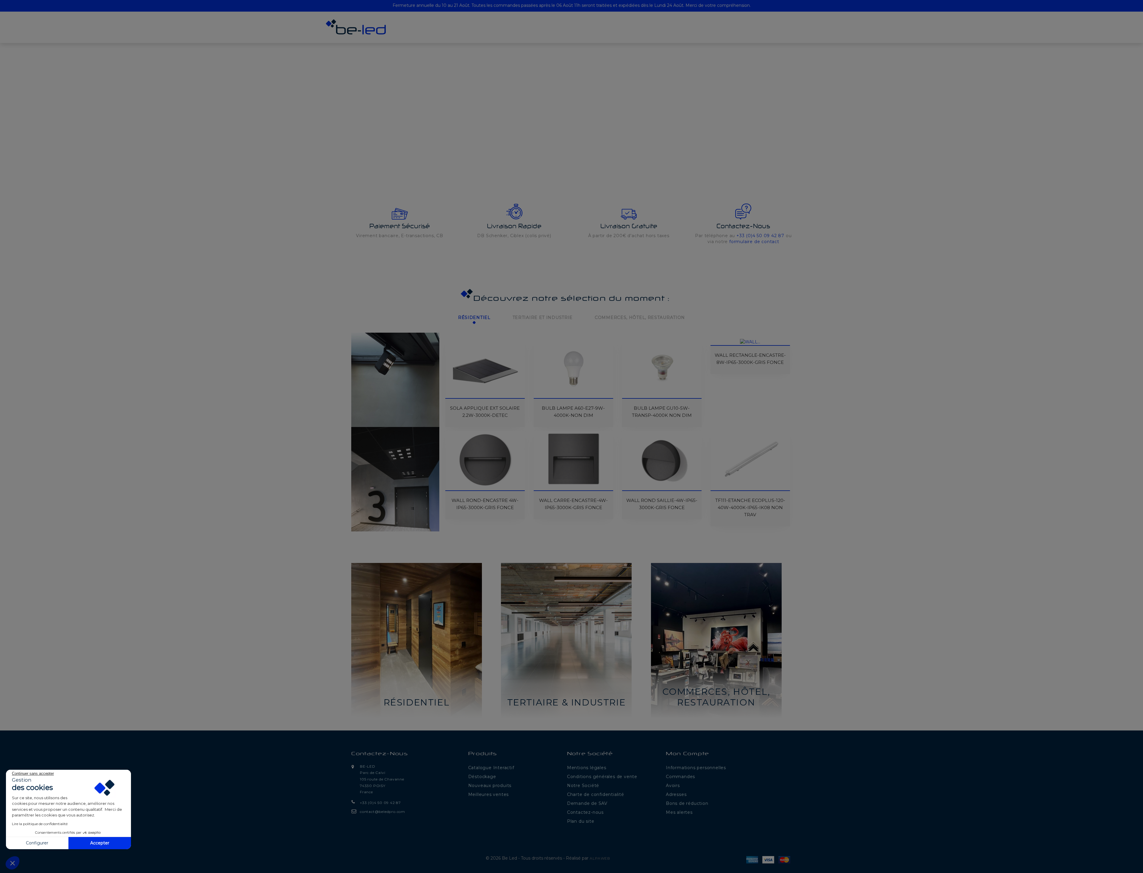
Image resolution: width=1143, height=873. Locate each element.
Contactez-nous (379, 754)
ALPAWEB (600, 858)
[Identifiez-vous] (809, 29)
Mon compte (687, 754)
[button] (34, 93)
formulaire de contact (754, 241)
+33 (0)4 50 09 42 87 (760, 235)
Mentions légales (586, 767)
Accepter (99, 843)
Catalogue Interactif (491, 767)
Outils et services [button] (539, 33)
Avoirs (673, 785)
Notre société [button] (591, 33)
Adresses (676, 794)
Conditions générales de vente (602, 776)
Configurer (37, 843)
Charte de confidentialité (595, 794)
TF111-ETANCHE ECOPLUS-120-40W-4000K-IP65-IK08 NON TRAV (750, 507)
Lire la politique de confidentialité (40, 824)
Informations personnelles (696, 767)
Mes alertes (679, 812)
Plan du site (580, 821)
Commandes (680, 776)
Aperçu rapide (453, 351)
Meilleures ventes (488, 794)
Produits (450, 33)
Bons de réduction (687, 803)
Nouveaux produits (490, 785)
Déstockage (637, 33)
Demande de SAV (587, 803)
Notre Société (583, 785)
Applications (489, 33)
